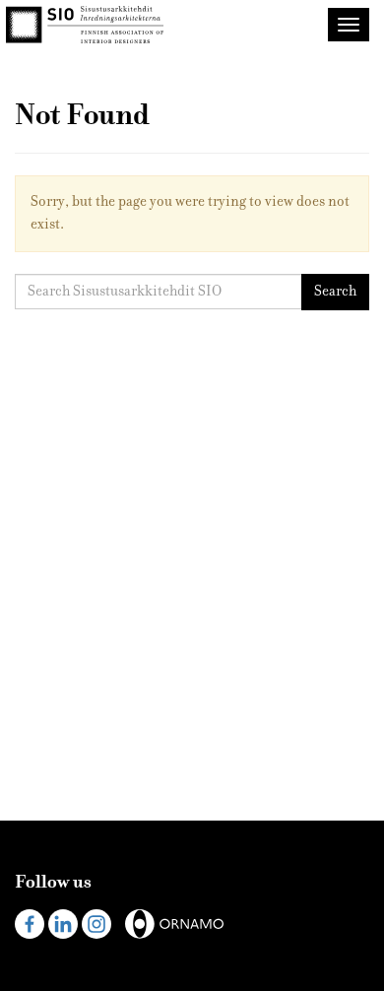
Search (335, 291)
